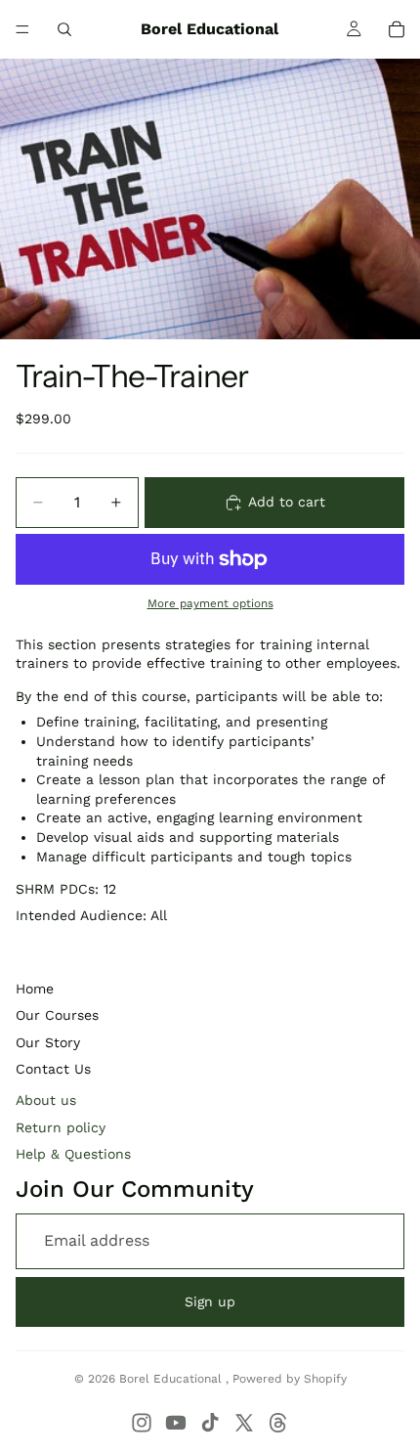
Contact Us (53, 1069)
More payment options (210, 603)
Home (35, 988)
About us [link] (46, 1100)
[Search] (64, 29)
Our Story (48, 1042)
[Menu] (22, 29)
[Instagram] (141, 1422)
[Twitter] (244, 1422)
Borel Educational (172, 1379)
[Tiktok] (210, 1422)
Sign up (210, 1301)
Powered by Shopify (289, 1379)
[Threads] (278, 1422)
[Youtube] (176, 1422)
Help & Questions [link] (73, 1154)
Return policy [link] (60, 1127)
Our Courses (57, 1015)
